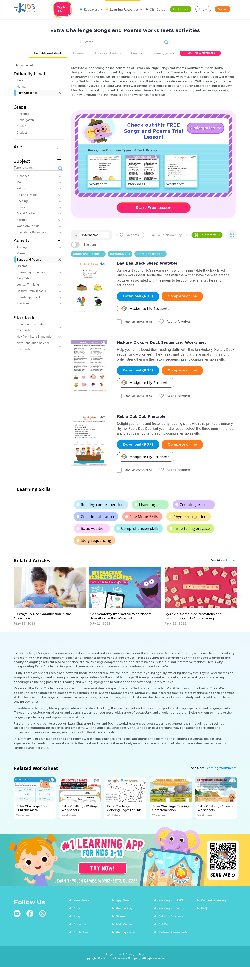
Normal (21, 86)
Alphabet (23, 176)
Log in (203, 9)
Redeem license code (173, 932)
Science (22, 220)
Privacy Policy (134, 954)
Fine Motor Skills (143, 516)
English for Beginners (31, 232)
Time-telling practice (192, 528)
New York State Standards (34, 336)
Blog (77, 916)
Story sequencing (96, 540)
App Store (122, 900)
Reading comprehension (102, 504)
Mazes (21, 253)
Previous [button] (10, 596)
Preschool (23, 114)
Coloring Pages (27, 194)
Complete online (182, 296)
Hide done (89, 244)
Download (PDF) (138, 296)
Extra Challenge (27, 93)
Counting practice (195, 504)
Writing (21, 188)
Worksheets (81, 900)
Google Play (124, 908)
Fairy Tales (24, 278)
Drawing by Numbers (31, 272)
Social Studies (26, 213)
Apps (77, 908)
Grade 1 (22, 126)
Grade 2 (22, 132)
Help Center (124, 924)
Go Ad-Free (180, 9)
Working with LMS (171, 900)
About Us (80, 924)
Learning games (163, 53)
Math (20, 182)
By (75, 235)
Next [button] (240, 596)
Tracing (22, 247)
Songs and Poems (29, 259)
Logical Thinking (28, 284)
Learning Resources (124, 9)
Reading (22, 201)
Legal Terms (114, 954)
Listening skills (151, 504)
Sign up (222, 9)
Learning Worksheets (220, 768)
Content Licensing (213, 900)
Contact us (81, 932)
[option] (50, 596)
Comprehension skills (140, 528)
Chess (21, 207)
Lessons (78, 53)
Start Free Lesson (153, 207)
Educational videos (108, 53)
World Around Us (28, 226)
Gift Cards (157, 9)
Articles (230, 560)
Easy (20, 80)
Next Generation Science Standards (33, 346)
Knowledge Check (29, 297)
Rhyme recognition (189, 516)
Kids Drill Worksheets (200, 53)
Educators (91, 9)
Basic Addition (93, 528)
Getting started (126, 932)
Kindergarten (25, 120)
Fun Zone (23, 303)
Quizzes (136, 53)
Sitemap (121, 916)
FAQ (204, 908)
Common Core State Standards (30, 327)
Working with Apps (171, 908)
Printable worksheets (48, 53)
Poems (22, 266)
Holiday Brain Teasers (31, 291)
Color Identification (97, 516)
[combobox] (94, 235)
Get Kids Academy (171, 916)
